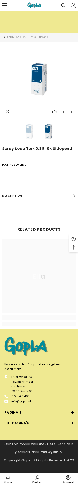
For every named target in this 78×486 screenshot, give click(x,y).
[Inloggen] (73, 5)
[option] (39, 79)
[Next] (71, 112)
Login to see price (14, 164)
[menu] (4, 5)
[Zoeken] (63, 5)
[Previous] (63, 112)
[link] (39, 317)
